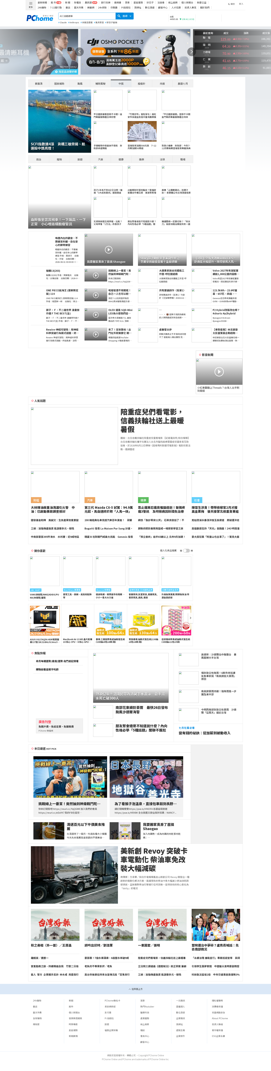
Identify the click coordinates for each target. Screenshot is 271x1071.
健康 (121, 159)
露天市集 (78, 7)
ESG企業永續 (218, 1036)
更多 (31, 6)
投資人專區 (190, 7)
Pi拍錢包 (125, 7)
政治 (38, 159)
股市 (71, 1006)
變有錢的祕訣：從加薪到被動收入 (205, 733)
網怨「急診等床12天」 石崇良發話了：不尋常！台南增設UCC (161, 520)
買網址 (137, 7)
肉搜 (162, 83)
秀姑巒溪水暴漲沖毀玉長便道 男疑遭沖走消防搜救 (215, 520)
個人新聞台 (187, 2)
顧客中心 (163, 7)
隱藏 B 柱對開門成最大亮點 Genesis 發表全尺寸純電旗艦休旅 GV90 (109, 536)
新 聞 (67, 2)
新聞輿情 (73, 1036)
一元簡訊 (180, 1000)
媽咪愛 (36, 1024)
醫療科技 (144, 1012)
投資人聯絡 (217, 1024)
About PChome (220, 1018)
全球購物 (37, 1018)
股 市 (53, 2)
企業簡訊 (180, 1018)
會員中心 (144, 1036)
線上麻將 (173, 2)
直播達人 (180, 1006)
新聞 (71, 1000)
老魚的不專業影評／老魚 (98, 966)
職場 (182, 159)
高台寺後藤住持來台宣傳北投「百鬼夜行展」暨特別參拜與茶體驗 (107, 974)
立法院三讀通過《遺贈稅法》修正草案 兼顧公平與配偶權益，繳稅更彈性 (162, 966)
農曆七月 (183, 83)
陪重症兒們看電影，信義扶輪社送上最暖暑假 (152, 420)
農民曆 (88, 2)
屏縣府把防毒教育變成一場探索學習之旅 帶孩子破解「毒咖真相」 (162, 528)
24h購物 (42, 7)
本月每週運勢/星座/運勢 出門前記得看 (57, 661)
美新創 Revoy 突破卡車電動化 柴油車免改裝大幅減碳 (154, 859)
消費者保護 (217, 1006)
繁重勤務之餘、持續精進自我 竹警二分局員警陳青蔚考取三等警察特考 (55, 966)
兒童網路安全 (218, 1012)
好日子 (150, 2)
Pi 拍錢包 (109, 1018)
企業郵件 (180, 1036)
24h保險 (102, 7)
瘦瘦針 (141, 83)
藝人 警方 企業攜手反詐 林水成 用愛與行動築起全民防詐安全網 (55, 974)
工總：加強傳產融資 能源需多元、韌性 (52, 528)
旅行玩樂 (105, 2)
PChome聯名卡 (112, 1000)
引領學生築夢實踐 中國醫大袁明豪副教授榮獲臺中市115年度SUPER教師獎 (215, 966)
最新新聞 (42, 2)
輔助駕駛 (101, 83)
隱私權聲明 (217, 1000)
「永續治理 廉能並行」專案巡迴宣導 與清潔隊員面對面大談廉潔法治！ (216, 958)
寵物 (59, 159)
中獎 (121, 83)
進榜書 (117, 2)
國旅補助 (59, 83)
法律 (162, 159)
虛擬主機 (180, 1030)
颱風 (79, 83)
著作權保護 (217, 1030)
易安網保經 (110, 1006)
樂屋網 (90, 7)
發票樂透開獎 (75, 1018)
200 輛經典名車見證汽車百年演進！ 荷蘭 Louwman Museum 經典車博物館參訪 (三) (108, 520)
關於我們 (205, 7)
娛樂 (141, 159)
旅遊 (79, 159)
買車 (127, 2)
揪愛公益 (201, 2)
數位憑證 (149, 7)
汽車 (100, 159)
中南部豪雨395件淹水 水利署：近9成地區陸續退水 (55, 536)
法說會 (161, 2)
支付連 (108, 1012)
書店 (68, 7)
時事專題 (73, 1024)
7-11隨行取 (56, 7)
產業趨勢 (144, 1018)
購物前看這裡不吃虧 (47, 669)
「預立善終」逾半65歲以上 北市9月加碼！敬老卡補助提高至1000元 (162, 536)
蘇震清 (39, 83)
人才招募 (176, 7)
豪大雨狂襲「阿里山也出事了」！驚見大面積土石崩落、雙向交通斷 (215, 536)
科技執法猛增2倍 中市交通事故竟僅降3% (216, 974)
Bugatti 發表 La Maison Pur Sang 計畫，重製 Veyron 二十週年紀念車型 (109, 528)
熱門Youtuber (147, 1006)
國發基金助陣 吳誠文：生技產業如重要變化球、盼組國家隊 (55, 520)
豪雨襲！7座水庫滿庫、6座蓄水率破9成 (107, 958)
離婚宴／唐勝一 (39, 958)
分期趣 (113, 7)
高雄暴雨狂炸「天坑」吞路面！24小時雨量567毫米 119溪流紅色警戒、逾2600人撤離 (216, 528)
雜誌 (142, 1030)
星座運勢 (138, 2)
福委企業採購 (111, 1030)
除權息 (77, 2)
